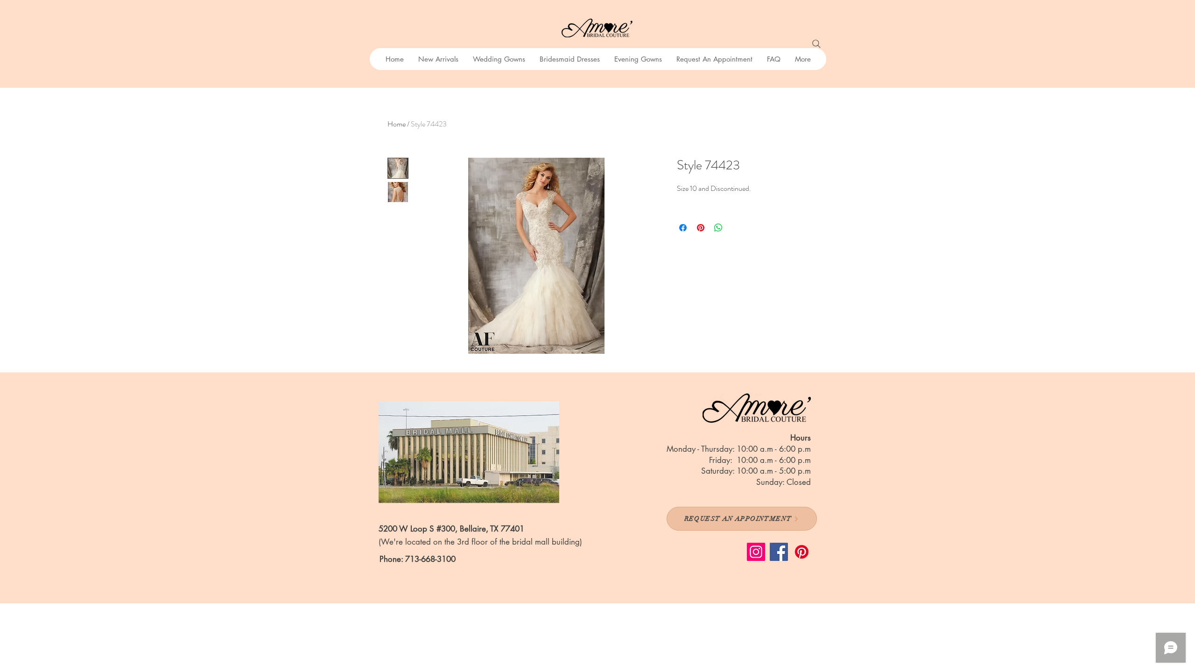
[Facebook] (779, 552)
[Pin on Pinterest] (700, 227)
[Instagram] (756, 552)
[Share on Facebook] (683, 227)
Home (396, 124)
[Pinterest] (802, 552)
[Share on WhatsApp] (718, 227)
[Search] (816, 44)
